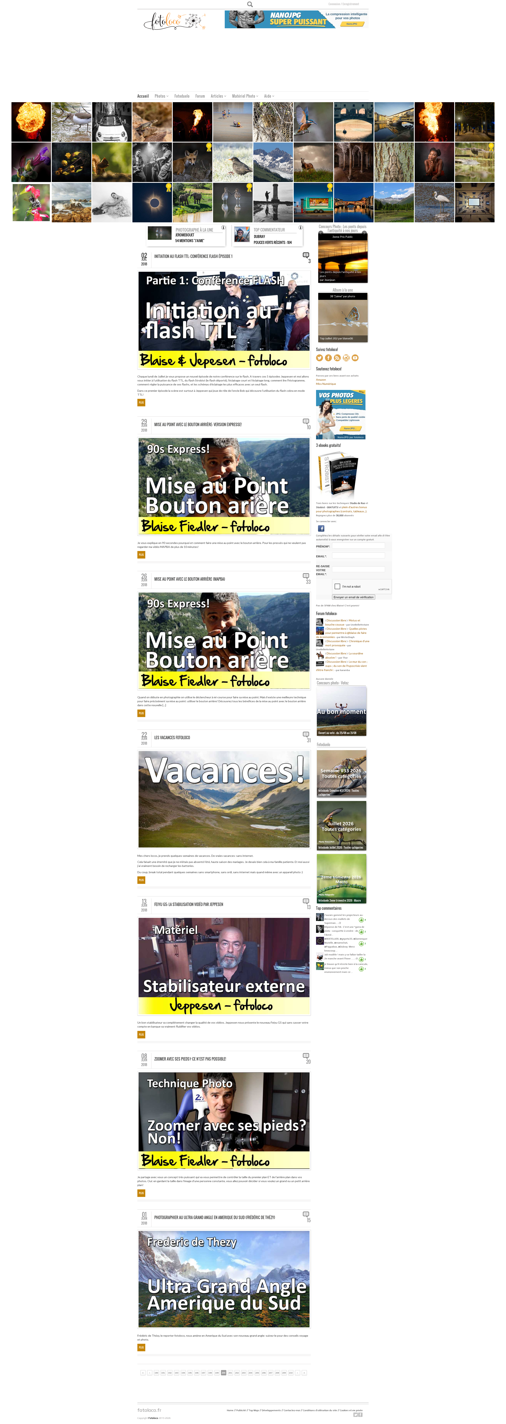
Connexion (334, 4)
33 (308, 582)
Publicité (241, 1410)
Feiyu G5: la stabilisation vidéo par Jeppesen (188, 904)
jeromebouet (185, 234)
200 (223, 1373)
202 (237, 1373)
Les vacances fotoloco (172, 738)
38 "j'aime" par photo (342, 296)
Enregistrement (351, 4)
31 (309, 740)
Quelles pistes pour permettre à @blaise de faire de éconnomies (341, 633)
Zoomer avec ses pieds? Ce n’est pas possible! (190, 1059)
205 (257, 1373)
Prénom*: (323, 546)
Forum (200, 96)
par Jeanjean (327, 279)
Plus (141, 402)
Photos (158, 96)
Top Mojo (254, 1410)
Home (230, 1410)
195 (190, 1373)
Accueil (143, 96)
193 (176, 1373)
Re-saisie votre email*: (323, 570)
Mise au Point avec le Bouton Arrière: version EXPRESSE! (198, 425)
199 (217, 1373)
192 (170, 1373)
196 (196, 1373)
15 (309, 1220)
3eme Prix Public (342, 236)
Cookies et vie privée (351, 1410)
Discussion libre (336, 620)
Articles (215, 96)
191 (163, 1373)
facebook (360, 1415)
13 (309, 907)
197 (203, 1373)
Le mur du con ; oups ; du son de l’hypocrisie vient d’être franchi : (341, 666)
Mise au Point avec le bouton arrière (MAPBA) (189, 579)
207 (270, 1373)
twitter (355, 1415)
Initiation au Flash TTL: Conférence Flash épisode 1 (193, 256)
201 (230, 1373)
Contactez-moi (292, 1410)
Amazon (321, 379)
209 (284, 1373)
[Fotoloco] (175, 21)
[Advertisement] (253, 61)
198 (210, 1373)
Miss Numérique (326, 383)
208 (277, 1373)
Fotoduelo (182, 96)
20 (308, 1062)
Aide (266, 96)
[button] (321, 528)
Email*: (321, 556)
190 (156, 1373)
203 (243, 1373)
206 (264, 1373)
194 (183, 1373)
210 (291, 1373)
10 (309, 427)
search (250, 4)
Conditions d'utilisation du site (320, 1410)
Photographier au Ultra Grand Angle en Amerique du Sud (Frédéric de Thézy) (214, 1217)
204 (250, 1373)
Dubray (259, 236)
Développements (271, 1410)
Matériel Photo (242, 96)
